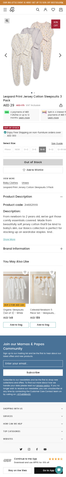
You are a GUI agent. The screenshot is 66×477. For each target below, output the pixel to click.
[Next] (60, 55)
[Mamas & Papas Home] (12, 9)
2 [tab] (34, 92)
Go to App (48, 470)
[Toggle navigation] (5, 10)
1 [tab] (31, 92)
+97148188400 (23, 394)
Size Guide (57, 143)
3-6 (34, 149)
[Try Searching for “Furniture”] (38, 10)
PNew (8, 149)
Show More (9, 239)
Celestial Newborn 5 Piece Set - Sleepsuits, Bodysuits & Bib (42, 312)
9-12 (51, 149)
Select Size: (9, 143)
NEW (17, 149)
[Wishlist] (25, 272)
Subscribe (33, 372)
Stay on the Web (17, 470)
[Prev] (5, 55)
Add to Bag (16, 325)
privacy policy (43, 386)
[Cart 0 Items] (61, 9)
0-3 (26, 149)
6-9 (42, 149)
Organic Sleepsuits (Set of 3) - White (13, 311)
